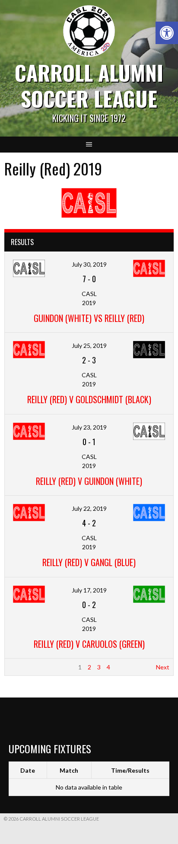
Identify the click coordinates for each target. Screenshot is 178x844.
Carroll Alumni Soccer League (89, 85)
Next (162, 667)
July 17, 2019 (89, 590)
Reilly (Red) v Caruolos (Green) (89, 643)
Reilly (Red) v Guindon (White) (89, 481)
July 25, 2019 (89, 345)
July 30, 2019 (89, 264)
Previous (20, 667)
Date (27, 770)
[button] (167, 33)
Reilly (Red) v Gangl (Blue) (89, 562)
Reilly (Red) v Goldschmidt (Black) (89, 399)
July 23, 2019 (89, 427)
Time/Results (130, 770)
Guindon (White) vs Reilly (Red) (89, 318)
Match (69, 770)
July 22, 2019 (89, 508)
